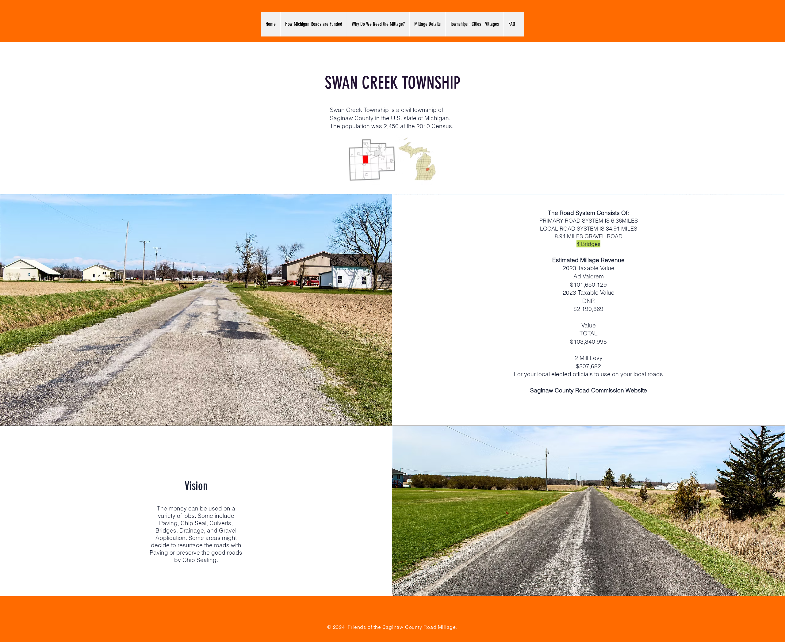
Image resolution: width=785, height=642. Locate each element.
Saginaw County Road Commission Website (588, 390)
